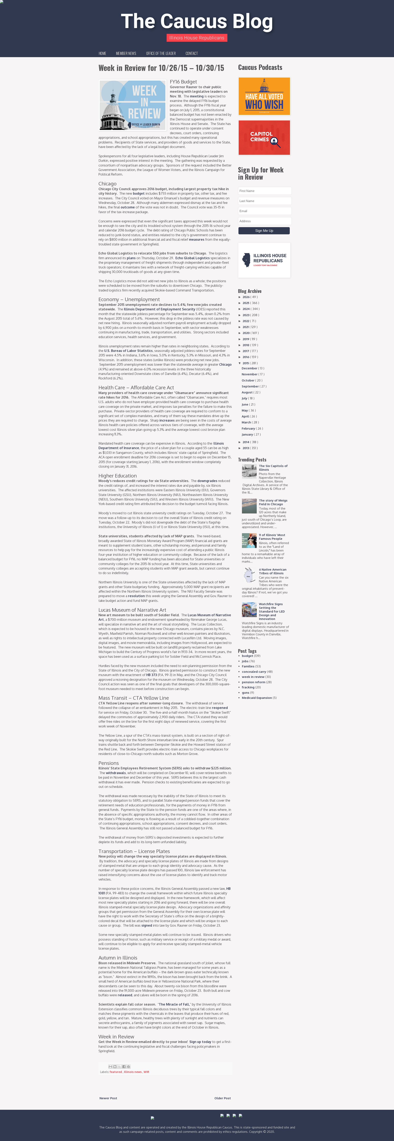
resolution (136, 596)
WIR (146, 1072)
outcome (128, 207)
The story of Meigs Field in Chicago (273, 502)
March (247, 422)
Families (248, 666)
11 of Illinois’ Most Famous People (272, 537)
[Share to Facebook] (124, 1067)
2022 (246, 321)
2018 (246, 345)
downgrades (207, 481)
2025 (246, 303)
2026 (246, 297)
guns (245, 693)
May (245, 410)
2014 (246, 442)
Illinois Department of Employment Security (159, 309)
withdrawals (116, 773)
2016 (246, 357)
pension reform (253, 682)
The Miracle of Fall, (174, 1004)
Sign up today (200, 1042)
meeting (197, 96)
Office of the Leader (161, 53)
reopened (220, 708)
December (250, 368)
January (248, 434)
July (245, 398)
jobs (245, 661)
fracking (248, 687)
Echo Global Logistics (192, 258)
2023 (246, 315)
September (251, 386)
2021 (246, 327)
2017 (246, 351)
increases (167, 420)
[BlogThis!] (115, 1067)
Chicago (225, 364)
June (245, 404)
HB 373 (151, 675)
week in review (253, 677)
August (247, 392)
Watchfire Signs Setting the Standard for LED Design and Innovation (272, 611)
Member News (126, 53)
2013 (246, 448)
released (125, 995)
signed (146, 925)
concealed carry (254, 672)
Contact (192, 53)
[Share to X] (119, 1067)
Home (102, 53)
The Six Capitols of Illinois (273, 468)
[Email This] (110, 1067)
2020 (247, 333)
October (248, 380)
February (249, 428)
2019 (246, 339)
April (246, 416)
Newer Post (108, 1098)
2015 (246, 363)
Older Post (222, 1098)
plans (131, 258)
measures (196, 239)
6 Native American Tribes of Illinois (272, 571)
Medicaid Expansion (257, 698)
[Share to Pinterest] (128, 1067)
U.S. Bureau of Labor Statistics (128, 351)
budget (139, 193)
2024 (247, 309)
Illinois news (133, 1072)
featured (116, 1072)
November (250, 374)
